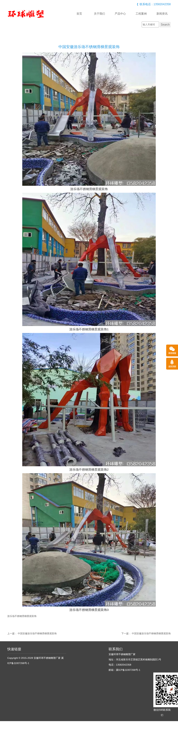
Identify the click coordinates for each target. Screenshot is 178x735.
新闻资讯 (162, 13)
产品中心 (120, 13)
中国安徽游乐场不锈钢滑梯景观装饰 (37, 633)
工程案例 (141, 13)
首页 (79, 13)
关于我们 (99, 13)
